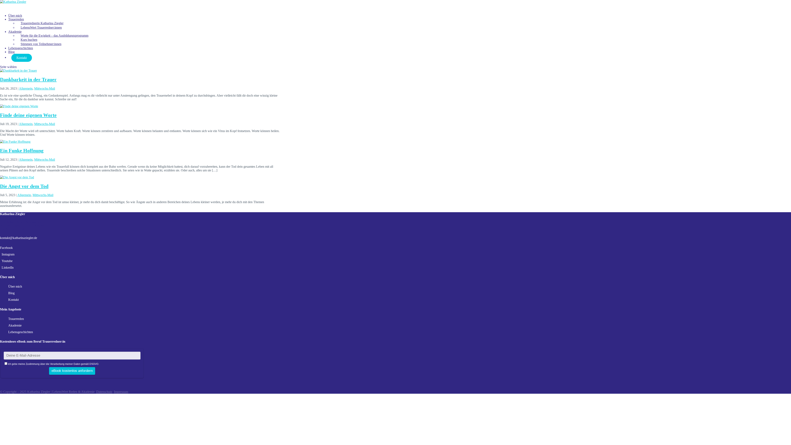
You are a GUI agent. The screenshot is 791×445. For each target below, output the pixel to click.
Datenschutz (104, 391)
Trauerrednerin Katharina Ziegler (42, 23)
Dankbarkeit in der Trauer (28, 79)
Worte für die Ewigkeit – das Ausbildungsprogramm (54, 35)
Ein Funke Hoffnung (21, 150)
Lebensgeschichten (20, 48)
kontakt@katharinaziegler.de (18, 238)
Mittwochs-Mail (44, 88)
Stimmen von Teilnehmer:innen (41, 44)
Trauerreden (16, 19)
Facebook (6, 247)
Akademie (15, 31)
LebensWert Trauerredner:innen (41, 27)
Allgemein (26, 88)
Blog (11, 293)
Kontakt (21, 57)
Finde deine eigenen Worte (28, 115)
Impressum (121, 391)
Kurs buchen (29, 39)
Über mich (15, 286)
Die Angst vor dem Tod (24, 186)
